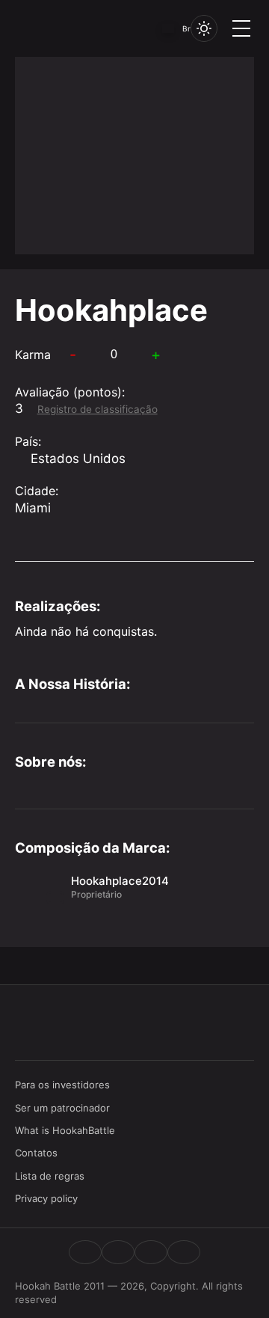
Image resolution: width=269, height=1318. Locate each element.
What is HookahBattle (65, 1130)
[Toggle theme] (204, 28)
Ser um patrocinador (62, 1108)
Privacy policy (46, 1198)
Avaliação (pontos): (70, 391)
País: (28, 441)
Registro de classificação (97, 409)
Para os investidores (62, 1085)
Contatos (36, 1153)
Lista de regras (49, 1176)
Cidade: (36, 490)
